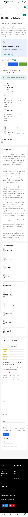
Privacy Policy (5, 473)
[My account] (18, 2)
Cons (4, 408)
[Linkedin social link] (12, 73)
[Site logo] (8, 2)
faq (15, 473)
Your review (6, 383)
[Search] (25, 7)
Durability (5, 377)
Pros (4, 401)
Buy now (23, 64)
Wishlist (3, 471)
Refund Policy (5, 476)
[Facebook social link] (6, 73)
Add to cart (13, 64)
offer (15, 476)
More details (20, 128)
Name (5, 414)
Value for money (7, 375)
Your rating (6, 373)
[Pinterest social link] (10, 73)
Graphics (8, 12)
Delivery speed (7, 379)
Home (3, 12)
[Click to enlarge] (3, 36)
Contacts (16, 478)
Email (5, 421)
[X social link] (8, 73)
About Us (3, 469)
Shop (15, 471)
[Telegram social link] (14, 73)
